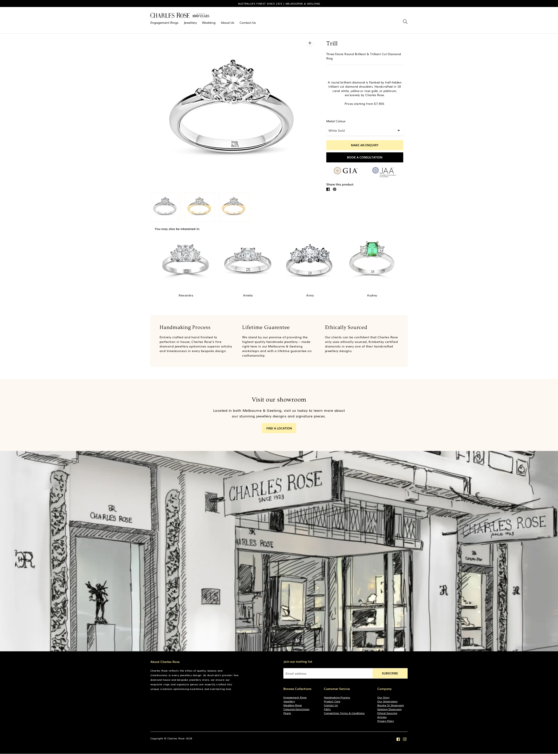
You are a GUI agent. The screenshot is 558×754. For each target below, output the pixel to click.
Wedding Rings (292, 705)
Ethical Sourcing (387, 713)
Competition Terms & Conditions (344, 713)
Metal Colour (335, 121)
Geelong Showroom (389, 709)
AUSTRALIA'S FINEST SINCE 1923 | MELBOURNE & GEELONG (279, 3)
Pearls (287, 713)
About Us (227, 22)
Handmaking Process (337, 697)
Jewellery (190, 22)
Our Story (383, 697)
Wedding (209, 22)
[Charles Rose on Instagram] (405, 739)
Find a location (279, 428)
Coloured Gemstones (296, 709)
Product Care (332, 701)
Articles (382, 717)
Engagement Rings (164, 22)
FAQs (327, 709)
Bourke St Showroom (390, 705)
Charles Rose (176, 738)
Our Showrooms (387, 701)
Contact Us (248, 22)
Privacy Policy (385, 721)
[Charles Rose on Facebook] (398, 739)
